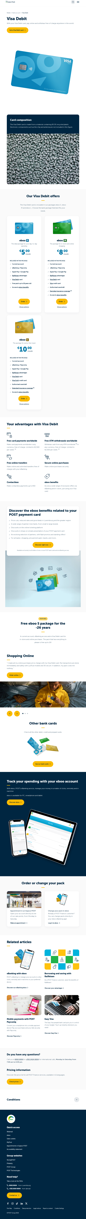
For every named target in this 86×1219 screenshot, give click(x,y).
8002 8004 (19, 1059)
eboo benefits (24, 287)
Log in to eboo (53, 923)
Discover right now (42, 545)
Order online (13, 675)
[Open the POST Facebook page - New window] (8, 1203)
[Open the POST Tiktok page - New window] (17, 1203)
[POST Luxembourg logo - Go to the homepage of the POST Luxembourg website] (10, 2)
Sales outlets (11, 1139)
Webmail (10, 1132)
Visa (51, 283)
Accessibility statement (14, 1149)
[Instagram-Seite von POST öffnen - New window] (12, 1203)
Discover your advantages (53, 988)
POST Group (11, 1167)
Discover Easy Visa (51, 1033)
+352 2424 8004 (32, 1059)
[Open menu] (78, 2)
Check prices (14, 1081)
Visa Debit (15, 279)
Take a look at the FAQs (15, 1181)
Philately (10, 1163)
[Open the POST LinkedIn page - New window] (22, 1203)
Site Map (9, 1208)
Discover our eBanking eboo (17, 987)
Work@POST (11, 1160)
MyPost (9, 1142)
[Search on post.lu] (73, 2)
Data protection (26, 1208)
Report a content (48, 1208)
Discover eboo (14, 802)
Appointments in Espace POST (17, 1146)
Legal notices (37, 1208)
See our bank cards (42, 764)
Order (23, 301)
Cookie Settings (59, 1208)
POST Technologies (13, 1170)
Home (8, 13)
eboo (8, 1135)
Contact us (13, 1195)
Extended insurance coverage (22, 388)
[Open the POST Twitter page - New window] (26, 1203)
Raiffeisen (15, 276)
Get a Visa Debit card (16, 30)
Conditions (17, 1208)
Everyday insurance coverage (60, 291)
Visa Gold (15, 380)
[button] (24, 307)
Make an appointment (18, 923)
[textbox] (25, 252)
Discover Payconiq (13, 1036)
